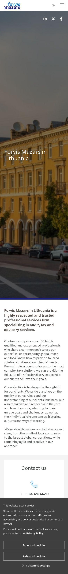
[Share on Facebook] (61, 18)
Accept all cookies (34, 545)
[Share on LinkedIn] (45, 18)
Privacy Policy (34, 533)
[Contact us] (34, 488)
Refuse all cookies (34, 556)
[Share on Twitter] (53, 18)
